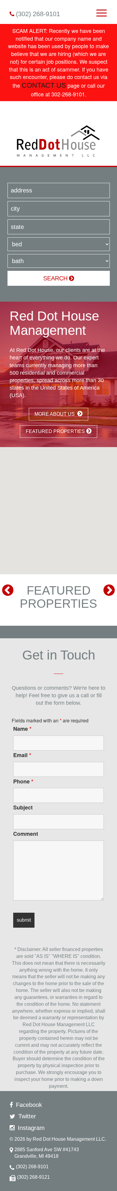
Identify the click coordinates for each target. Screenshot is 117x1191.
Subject (23, 807)
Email (22, 755)
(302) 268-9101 (38, 14)
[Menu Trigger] (101, 12)
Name (22, 729)
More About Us (55, 414)
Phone (23, 781)
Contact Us (44, 85)
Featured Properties (55, 431)
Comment (25, 834)
